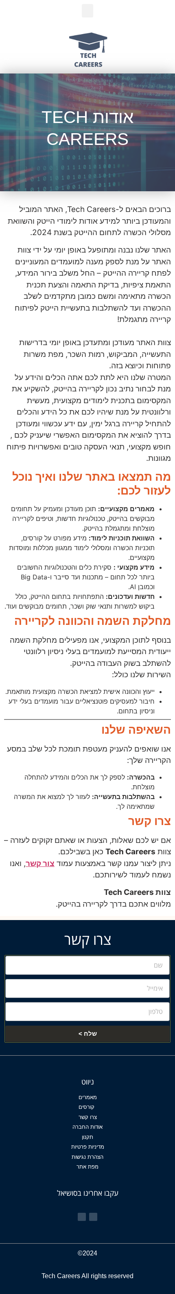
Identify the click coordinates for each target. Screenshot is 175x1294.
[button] (87, 10)
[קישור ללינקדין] (82, 1217)
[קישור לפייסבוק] (93, 1217)
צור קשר (40, 863)
